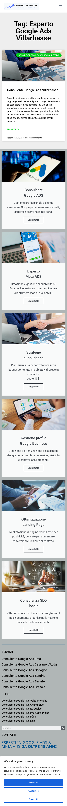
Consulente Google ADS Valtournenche (24, 700)
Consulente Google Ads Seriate (23, 681)
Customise (33, 791)
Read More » (13, 129)
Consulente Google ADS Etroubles (22, 708)
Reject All (33, 799)
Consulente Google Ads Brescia (23, 687)
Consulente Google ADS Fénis (19, 716)
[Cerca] (63, 728)
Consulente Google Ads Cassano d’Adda (29, 664)
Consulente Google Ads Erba (21, 659)
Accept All (33, 782)
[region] (33, 781)
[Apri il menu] (60, 6)
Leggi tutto (33, 219)
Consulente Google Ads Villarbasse (32, 90)
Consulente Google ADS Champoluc (23, 704)
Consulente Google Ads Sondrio (23, 676)
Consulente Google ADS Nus (18, 720)
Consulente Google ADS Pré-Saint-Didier (25, 712)
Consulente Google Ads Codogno (24, 670)
